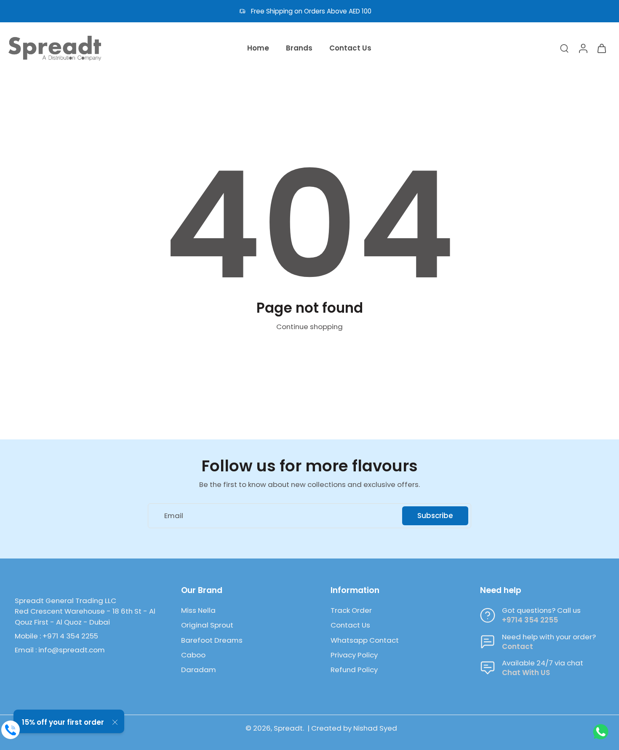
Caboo (193, 655)
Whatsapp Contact (365, 640)
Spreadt (288, 728)
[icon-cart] (601, 48)
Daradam (198, 670)
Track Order (351, 610)
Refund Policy (354, 670)
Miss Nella (198, 610)
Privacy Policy (354, 655)
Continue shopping (309, 327)
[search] (564, 48)
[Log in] (583, 48)
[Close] (115, 722)
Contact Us (350, 625)
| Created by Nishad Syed (352, 728)
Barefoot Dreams (212, 640)
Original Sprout (207, 625)
